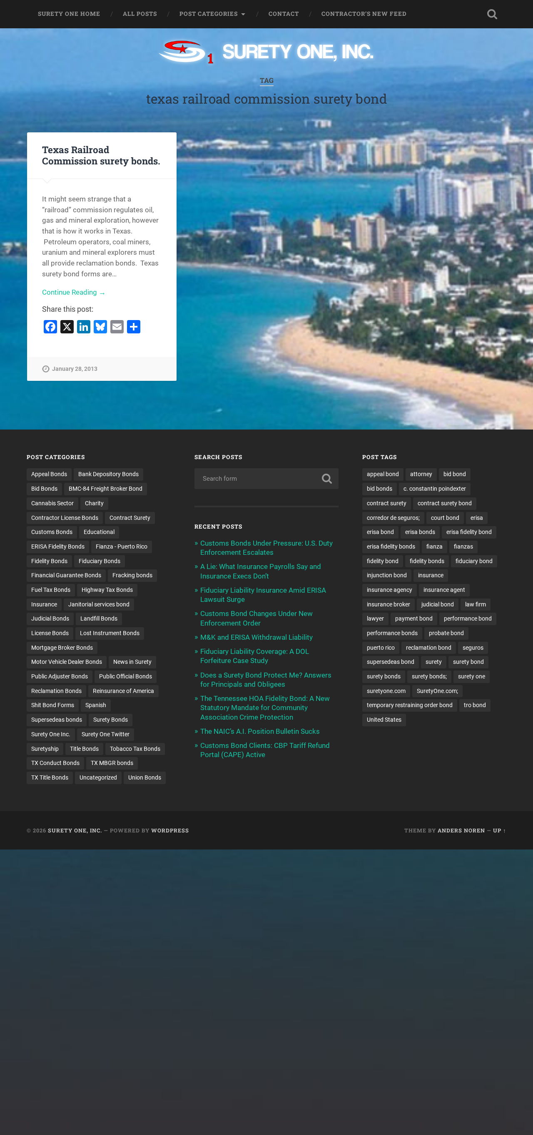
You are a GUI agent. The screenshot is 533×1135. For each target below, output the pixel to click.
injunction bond (387, 575)
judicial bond (437, 604)
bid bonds (379, 488)
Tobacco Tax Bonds (135, 748)
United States (384, 719)
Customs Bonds (51, 532)
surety (434, 661)
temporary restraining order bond (410, 705)
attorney (421, 474)
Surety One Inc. (50, 734)
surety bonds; (429, 676)
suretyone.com (386, 691)
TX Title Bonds (49, 777)
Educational (99, 532)
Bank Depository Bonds (108, 474)
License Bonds (50, 633)
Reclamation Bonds (56, 691)
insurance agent (444, 589)
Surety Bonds (110, 719)
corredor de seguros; (393, 517)
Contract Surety (130, 517)
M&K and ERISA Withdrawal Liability (256, 637)
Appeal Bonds (49, 474)
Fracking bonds (132, 575)
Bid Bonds (44, 488)
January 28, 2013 (74, 369)
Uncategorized (98, 777)
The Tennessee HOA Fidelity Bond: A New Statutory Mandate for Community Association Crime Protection (265, 707)
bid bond (454, 474)
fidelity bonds (427, 561)
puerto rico (381, 647)
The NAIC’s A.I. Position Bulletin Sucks (260, 731)
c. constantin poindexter (434, 488)
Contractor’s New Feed (364, 13)
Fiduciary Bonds (99, 561)
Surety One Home (69, 13)
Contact (284, 13)
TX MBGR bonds (112, 763)
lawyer (375, 618)
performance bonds (392, 633)
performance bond (468, 618)
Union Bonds (144, 777)
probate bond (446, 633)
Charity (94, 503)
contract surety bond (445, 503)
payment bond (414, 618)
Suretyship (45, 748)
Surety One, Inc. (75, 830)
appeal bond (383, 474)
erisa (477, 517)
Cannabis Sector (52, 503)
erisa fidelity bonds (391, 546)
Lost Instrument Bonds (109, 633)
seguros (473, 647)
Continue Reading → (74, 292)
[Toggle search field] (492, 14)
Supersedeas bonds (56, 719)
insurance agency (389, 589)
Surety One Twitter (106, 734)
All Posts (140, 13)
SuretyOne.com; (437, 691)
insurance (430, 575)
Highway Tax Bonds (107, 589)
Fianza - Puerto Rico (121, 546)
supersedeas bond (390, 661)
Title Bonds (84, 748)
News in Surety (132, 661)
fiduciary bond (474, 561)
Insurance (44, 604)
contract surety (386, 503)
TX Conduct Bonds (55, 763)
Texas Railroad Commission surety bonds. (101, 155)
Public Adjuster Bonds (59, 676)
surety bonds (384, 676)
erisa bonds (420, 532)
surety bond (468, 661)
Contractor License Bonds (64, 517)
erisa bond (380, 532)
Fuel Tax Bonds (50, 589)
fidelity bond (383, 561)
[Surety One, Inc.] (267, 52)
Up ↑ (499, 830)
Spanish (95, 705)
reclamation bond (428, 647)
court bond (445, 517)
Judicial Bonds (50, 618)
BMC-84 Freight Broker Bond (105, 488)
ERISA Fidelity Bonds (58, 546)
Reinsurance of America (123, 691)
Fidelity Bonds (49, 561)
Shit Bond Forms (52, 705)
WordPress (170, 830)
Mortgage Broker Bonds (62, 647)
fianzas (463, 546)
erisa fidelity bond (469, 532)
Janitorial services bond (99, 604)
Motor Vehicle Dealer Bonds (66, 661)
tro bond (475, 705)
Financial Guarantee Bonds (66, 575)
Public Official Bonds (125, 676)
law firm (475, 604)
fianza (434, 546)
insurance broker (388, 604)
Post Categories (208, 13)
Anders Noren (461, 830)
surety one (471, 676)
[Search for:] (266, 478)
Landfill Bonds (98, 618)
